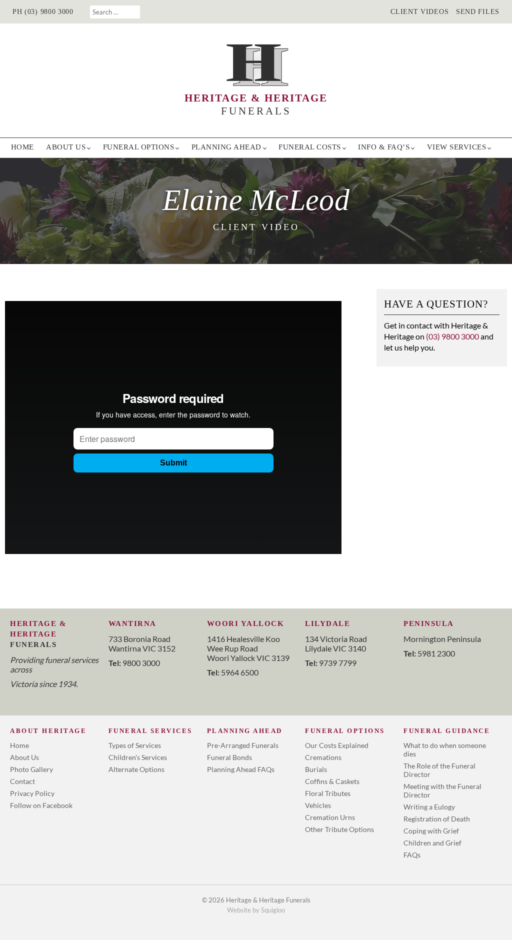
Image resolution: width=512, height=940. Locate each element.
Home (22, 147)
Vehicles (318, 805)
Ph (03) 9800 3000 (43, 12)
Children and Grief (433, 842)
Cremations (323, 757)
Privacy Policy (32, 793)
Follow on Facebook (41, 805)
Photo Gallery (31, 769)
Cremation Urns (330, 817)
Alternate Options (136, 769)
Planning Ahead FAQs (240, 769)
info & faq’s (384, 147)
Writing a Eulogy (429, 806)
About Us (66, 147)
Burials (316, 769)
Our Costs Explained (336, 745)
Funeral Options (138, 147)
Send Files (478, 12)
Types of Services (134, 745)
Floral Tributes (327, 793)
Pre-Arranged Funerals (242, 745)
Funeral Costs (309, 147)
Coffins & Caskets (332, 781)
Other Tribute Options (339, 829)
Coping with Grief (431, 830)
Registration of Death (437, 818)
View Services (456, 147)
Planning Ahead (227, 147)
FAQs (412, 854)
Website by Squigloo (256, 910)
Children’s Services (137, 757)
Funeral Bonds (229, 757)
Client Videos (419, 12)
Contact (22, 781)
